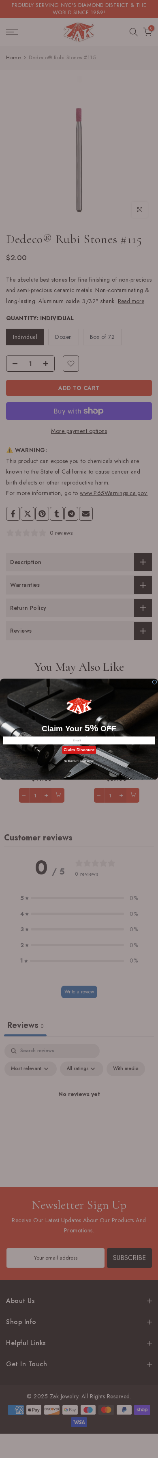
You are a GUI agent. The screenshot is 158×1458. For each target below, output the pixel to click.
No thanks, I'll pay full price (79, 760)
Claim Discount (79, 749)
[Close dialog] (154, 682)
